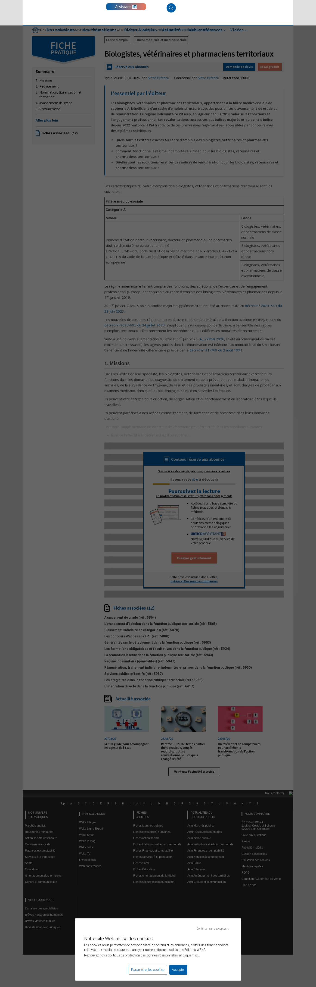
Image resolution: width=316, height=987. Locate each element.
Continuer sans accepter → (212, 928)
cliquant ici (190, 955)
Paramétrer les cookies (147, 970)
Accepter (178, 970)
